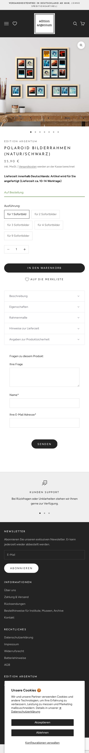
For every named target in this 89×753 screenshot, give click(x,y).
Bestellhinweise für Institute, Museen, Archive (34, 610)
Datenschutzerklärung (18, 637)
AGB (7, 665)
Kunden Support (44, 492)
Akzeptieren (42, 722)
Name (14, 395)
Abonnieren (21, 568)
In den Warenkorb (44, 267)
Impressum (11, 644)
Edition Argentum (20, 141)
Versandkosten (28, 166)
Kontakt (9, 617)
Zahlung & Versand (16, 597)
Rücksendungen (14, 604)
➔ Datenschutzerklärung (36, 709)
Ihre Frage (16, 364)
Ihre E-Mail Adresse (23, 414)
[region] (44, 493)
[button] (44, 296)
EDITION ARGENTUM (20, 676)
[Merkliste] (15, 23)
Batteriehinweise (15, 658)
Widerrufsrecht (14, 651)
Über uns (10, 590)
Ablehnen (42, 732)
